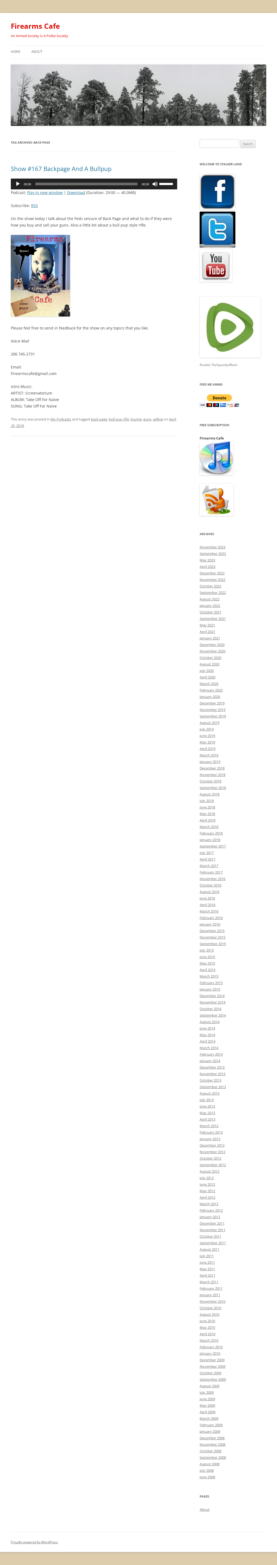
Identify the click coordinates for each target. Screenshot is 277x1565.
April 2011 (207, 1275)
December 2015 (212, 930)
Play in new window (45, 192)
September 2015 (213, 943)
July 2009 (207, 1392)
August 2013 (209, 1093)
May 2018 (207, 813)
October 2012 (210, 1158)
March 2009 (209, 1418)
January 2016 (210, 924)
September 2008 (213, 1457)
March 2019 (209, 755)
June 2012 (207, 1184)
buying (136, 419)
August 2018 (209, 794)
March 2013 (209, 1125)
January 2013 (210, 1138)
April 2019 (207, 748)
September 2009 (213, 1379)
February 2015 (211, 982)
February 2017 (211, 872)
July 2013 (207, 1099)
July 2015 (207, 950)
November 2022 (212, 579)
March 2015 (209, 976)
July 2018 (207, 800)
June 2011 (207, 1262)
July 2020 (207, 670)
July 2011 (207, 1255)
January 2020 (210, 696)
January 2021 (210, 638)
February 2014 (211, 1054)
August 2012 (209, 1171)
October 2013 (210, 1080)
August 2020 (209, 664)
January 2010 (210, 1353)
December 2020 (212, 644)
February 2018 (211, 833)
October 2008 (210, 1450)
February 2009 (211, 1424)
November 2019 (212, 709)
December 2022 (212, 573)
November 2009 (212, 1366)
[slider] (166, 183)
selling (158, 419)
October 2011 (210, 1236)
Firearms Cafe (35, 26)
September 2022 (213, 592)
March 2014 (209, 1047)
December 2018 (212, 768)
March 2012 (209, 1203)
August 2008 (209, 1463)
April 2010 (207, 1333)
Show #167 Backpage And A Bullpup (61, 168)
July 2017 (207, 852)
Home (16, 51)
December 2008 (212, 1437)
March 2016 (209, 911)
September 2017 (213, 846)
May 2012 (207, 1190)
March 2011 (209, 1281)
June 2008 (207, 1477)
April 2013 (207, 1119)
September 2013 (213, 1086)
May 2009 (207, 1405)
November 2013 (212, 1073)
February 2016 (211, 917)
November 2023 (212, 547)
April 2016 (207, 904)
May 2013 (207, 1112)
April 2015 (207, 969)
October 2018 (210, 781)
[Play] (18, 184)
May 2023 (207, 560)
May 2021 (207, 625)
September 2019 (213, 716)
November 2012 (212, 1151)
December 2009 (212, 1359)
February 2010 (211, 1346)
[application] (94, 184)
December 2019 (212, 703)
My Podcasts (61, 419)
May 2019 (207, 742)
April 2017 (207, 859)
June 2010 (207, 1320)
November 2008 (212, 1444)
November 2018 (212, 774)
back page (99, 419)
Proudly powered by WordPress (34, 1542)
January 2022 (210, 605)
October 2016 (210, 885)
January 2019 (210, 761)
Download (76, 192)
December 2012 (212, 1145)
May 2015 (207, 963)
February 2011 (211, 1288)
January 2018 (210, 839)
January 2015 (210, 989)
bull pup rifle (119, 419)
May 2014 (207, 1034)
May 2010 (207, 1327)
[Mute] (155, 184)
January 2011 (210, 1294)
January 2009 (210, 1431)
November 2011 (212, 1229)
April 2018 (207, 820)
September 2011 (213, 1242)
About (36, 51)
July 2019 (207, 729)
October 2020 (210, 657)
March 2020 (209, 683)
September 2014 (213, 1015)
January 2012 (210, 1216)
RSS (34, 205)
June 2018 (207, 807)
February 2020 (211, 690)
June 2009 (207, 1398)
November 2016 (212, 878)
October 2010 (210, 1307)
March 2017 (209, 865)
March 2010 (209, 1340)
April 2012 (207, 1197)
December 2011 (212, 1223)
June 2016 (207, 898)
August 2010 (209, 1314)
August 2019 (209, 722)
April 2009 (207, 1411)
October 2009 (210, 1372)
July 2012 (207, 1177)
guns (147, 419)
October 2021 (210, 612)
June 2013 (207, 1106)
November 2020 (212, 651)
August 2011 (209, 1249)
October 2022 (210, 586)
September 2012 (213, 1164)
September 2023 (213, 553)
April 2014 (207, 1041)
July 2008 (207, 1470)
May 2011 (207, 1268)
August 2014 (209, 1021)
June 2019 (207, 735)
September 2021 (213, 618)
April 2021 (207, 631)
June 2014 (207, 1028)
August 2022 (209, 599)
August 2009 (209, 1385)
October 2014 (210, 1008)
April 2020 (207, 677)
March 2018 (209, 826)
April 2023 (207, 566)
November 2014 (212, 1002)
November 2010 (212, 1301)
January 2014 (210, 1060)
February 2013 (211, 1132)
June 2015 (207, 956)
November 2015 (212, 937)
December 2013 (212, 1067)
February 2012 (211, 1210)
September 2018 (213, 787)
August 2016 (209, 891)
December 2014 (212, 995)
